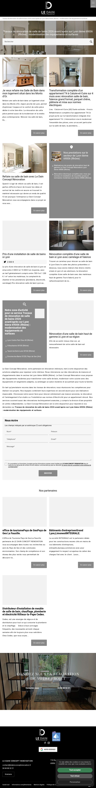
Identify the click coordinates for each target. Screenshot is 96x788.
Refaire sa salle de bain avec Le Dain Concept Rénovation (22, 178)
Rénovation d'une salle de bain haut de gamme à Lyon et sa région (70, 335)
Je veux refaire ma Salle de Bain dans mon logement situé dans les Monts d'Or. (23, 93)
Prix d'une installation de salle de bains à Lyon (24, 255)
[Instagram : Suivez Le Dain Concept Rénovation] (48, 743)
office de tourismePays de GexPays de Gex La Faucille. (24, 532)
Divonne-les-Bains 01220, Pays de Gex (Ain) (24, 356)
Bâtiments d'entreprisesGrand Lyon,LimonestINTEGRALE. (66, 532)
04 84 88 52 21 (8, 768)
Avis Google (49, 749)
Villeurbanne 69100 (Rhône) (18, 345)
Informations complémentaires (21, 785)
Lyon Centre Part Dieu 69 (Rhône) (20, 340)
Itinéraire (8, 774)
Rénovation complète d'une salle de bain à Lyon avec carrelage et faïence (70, 255)
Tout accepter (75, 770)
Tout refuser (75, 776)
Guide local (5, 785)
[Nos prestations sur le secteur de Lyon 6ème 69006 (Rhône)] (56, 156)
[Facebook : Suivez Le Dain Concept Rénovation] (45, 743)
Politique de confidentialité (55, 785)
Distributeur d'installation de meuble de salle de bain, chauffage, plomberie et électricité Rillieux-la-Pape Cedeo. (24, 611)
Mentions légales (39, 785)
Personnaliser (75, 782)
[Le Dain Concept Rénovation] (48, 8)
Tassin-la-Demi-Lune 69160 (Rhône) (21, 351)
